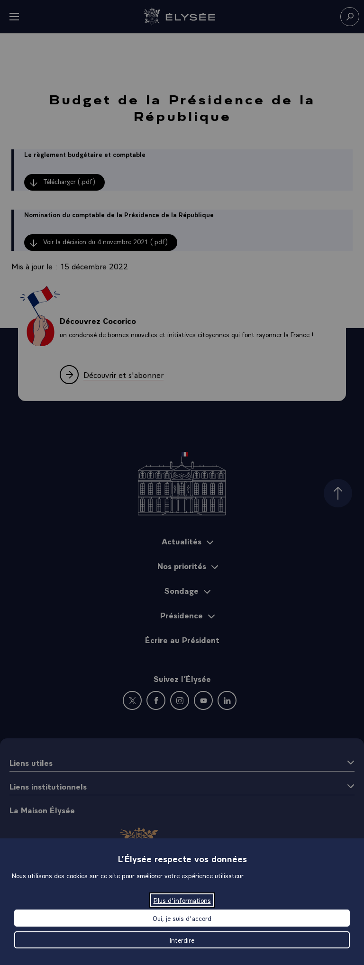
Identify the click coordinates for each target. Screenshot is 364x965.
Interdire (182, 940)
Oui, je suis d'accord (182, 918)
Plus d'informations (182, 900)
